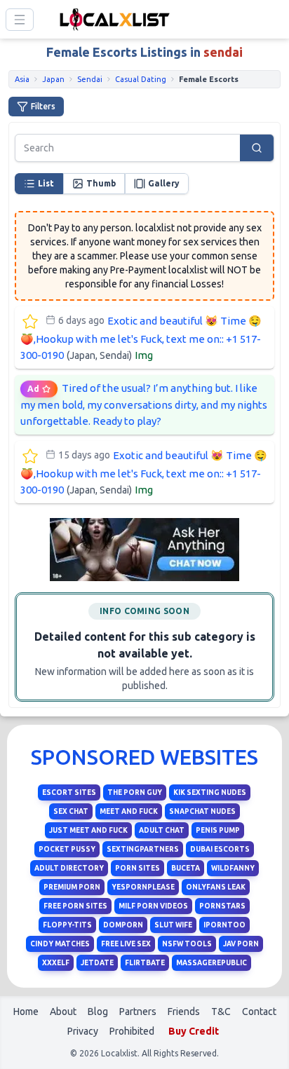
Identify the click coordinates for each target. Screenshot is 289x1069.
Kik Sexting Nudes (209, 792)
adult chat (161, 830)
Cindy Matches (60, 944)
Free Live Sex (126, 944)
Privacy (82, 1031)
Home (26, 1011)
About (63, 1011)
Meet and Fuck (129, 811)
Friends (184, 1011)
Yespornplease (143, 887)
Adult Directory (69, 868)
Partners (137, 1011)
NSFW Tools (187, 944)
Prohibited (131, 1031)
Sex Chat (70, 811)
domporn (123, 925)
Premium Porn (71, 887)
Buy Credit (193, 1031)
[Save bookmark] (30, 322)
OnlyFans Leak (216, 887)
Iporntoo (224, 925)
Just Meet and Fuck (88, 830)
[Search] (257, 148)
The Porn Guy (134, 792)
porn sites (137, 868)
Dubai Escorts (220, 849)
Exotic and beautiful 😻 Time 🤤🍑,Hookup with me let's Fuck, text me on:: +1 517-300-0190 (141, 338)
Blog (98, 1011)
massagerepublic (211, 963)
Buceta (185, 868)
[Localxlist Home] (112, 19)
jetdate (97, 963)
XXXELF (55, 963)
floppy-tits (67, 925)
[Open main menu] (20, 19)
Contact (259, 1011)
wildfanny (233, 868)
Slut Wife (173, 925)
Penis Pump (218, 830)
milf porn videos (153, 906)
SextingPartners (143, 849)
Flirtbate (145, 963)
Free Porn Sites (75, 906)
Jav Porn (241, 944)
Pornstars (222, 906)
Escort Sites (69, 792)
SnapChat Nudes (202, 811)
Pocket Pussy (67, 849)
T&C (221, 1011)
